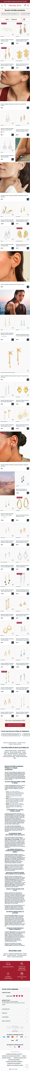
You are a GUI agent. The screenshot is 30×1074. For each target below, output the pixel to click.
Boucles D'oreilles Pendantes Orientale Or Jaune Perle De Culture (13, 105)
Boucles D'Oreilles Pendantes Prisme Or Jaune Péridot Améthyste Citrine (7, 688)
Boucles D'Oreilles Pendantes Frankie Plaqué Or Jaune (22, 220)
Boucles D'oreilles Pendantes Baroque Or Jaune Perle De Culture (7, 334)
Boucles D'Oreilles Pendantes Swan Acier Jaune (22, 401)
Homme (7, 803)
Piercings (6, 953)
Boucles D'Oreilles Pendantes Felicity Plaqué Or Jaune (7, 713)
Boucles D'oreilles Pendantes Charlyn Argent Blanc (22, 566)
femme (7, 795)
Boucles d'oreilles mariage (15, 752)
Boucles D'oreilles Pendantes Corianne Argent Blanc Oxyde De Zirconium (22, 335)
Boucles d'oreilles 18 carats (11, 750)
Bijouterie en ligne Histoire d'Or (10, 742)
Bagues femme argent (11, 955)
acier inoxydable (16, 839)
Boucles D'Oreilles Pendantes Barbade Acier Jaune (22, 65)
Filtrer (7, 19)
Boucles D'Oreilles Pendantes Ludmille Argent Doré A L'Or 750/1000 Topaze (22, 664)
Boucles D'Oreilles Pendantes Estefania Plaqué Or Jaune (7, 664)
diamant (6, 867)
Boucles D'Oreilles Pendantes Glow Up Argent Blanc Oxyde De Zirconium (7, 566)
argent (6, 839)
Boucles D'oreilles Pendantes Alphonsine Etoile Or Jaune (7, 615)
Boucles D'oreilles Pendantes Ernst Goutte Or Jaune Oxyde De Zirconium (22, 639)
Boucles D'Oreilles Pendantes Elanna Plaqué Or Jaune (22, 541)
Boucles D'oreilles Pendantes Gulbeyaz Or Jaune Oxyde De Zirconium (7, 220)
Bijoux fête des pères (22, 955)
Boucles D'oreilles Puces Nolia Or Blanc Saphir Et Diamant (21, 490)
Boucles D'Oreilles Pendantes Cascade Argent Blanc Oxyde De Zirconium (14, 465)
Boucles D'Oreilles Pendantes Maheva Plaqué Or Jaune (22, 713)
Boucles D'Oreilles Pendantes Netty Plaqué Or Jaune (22, 615)
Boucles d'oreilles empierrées (19, 754)
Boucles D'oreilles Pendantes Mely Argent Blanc (7, 156)
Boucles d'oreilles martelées (9, 756)
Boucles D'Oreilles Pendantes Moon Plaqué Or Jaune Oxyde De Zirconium (15, 376)
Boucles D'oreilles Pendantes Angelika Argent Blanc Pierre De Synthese (14, 196)
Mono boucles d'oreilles (13, 753)
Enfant (7, 798)
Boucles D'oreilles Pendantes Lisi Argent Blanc (7, 245)
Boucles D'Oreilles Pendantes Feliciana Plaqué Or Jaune (22, 130)
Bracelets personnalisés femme (15, 953)
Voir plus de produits (15, 725)
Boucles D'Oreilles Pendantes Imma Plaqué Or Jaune (12, 284)
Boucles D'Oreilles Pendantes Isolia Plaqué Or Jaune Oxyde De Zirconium (7, 425)
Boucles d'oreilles (21, 742)
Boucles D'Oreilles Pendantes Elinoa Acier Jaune (22, 516)
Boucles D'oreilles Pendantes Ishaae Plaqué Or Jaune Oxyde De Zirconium (22, 40)
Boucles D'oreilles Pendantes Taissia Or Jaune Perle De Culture (7, 129)
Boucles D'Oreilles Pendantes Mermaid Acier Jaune (22, 245)
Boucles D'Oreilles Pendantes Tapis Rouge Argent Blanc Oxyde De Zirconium (7, 401)
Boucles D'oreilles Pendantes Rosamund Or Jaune (22, 425)
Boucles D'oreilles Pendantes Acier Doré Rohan (7, 639)
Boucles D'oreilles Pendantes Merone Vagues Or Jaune (7, 65)
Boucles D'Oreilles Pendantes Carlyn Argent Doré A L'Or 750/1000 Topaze (7, 590)
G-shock (9, 956)
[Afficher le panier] (28, 5)
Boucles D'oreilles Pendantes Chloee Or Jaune (7, 40)
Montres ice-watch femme (17, 956)
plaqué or (9, 839)
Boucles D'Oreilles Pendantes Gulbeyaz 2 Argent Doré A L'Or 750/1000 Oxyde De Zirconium (7, 541)
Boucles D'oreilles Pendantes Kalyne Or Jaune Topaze (7, 514)
